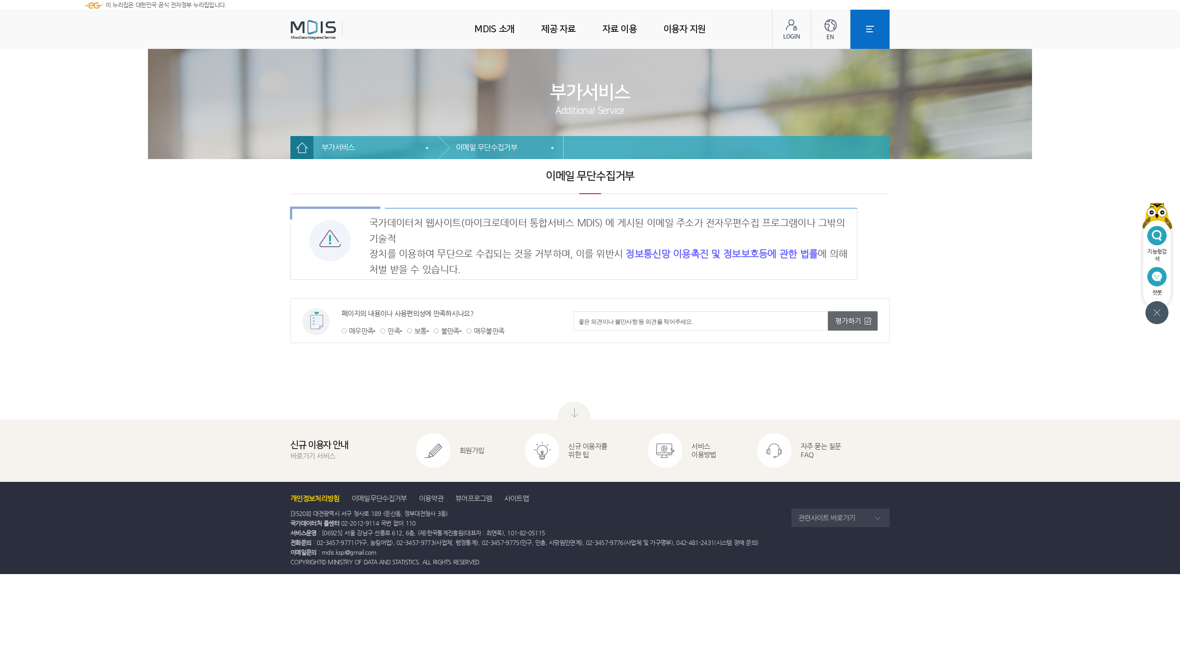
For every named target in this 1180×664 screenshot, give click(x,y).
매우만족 (361, 331)
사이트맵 (516, 498)
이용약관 (431, 498)
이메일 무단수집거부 (486, 147)
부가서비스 (338, 147)
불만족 (450, 331)
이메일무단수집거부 (379, 498)
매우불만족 (489, 331)
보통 (420, 331)
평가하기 (848, 321)
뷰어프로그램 (473, 498)
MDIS (336, 30)
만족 (394, 331)
